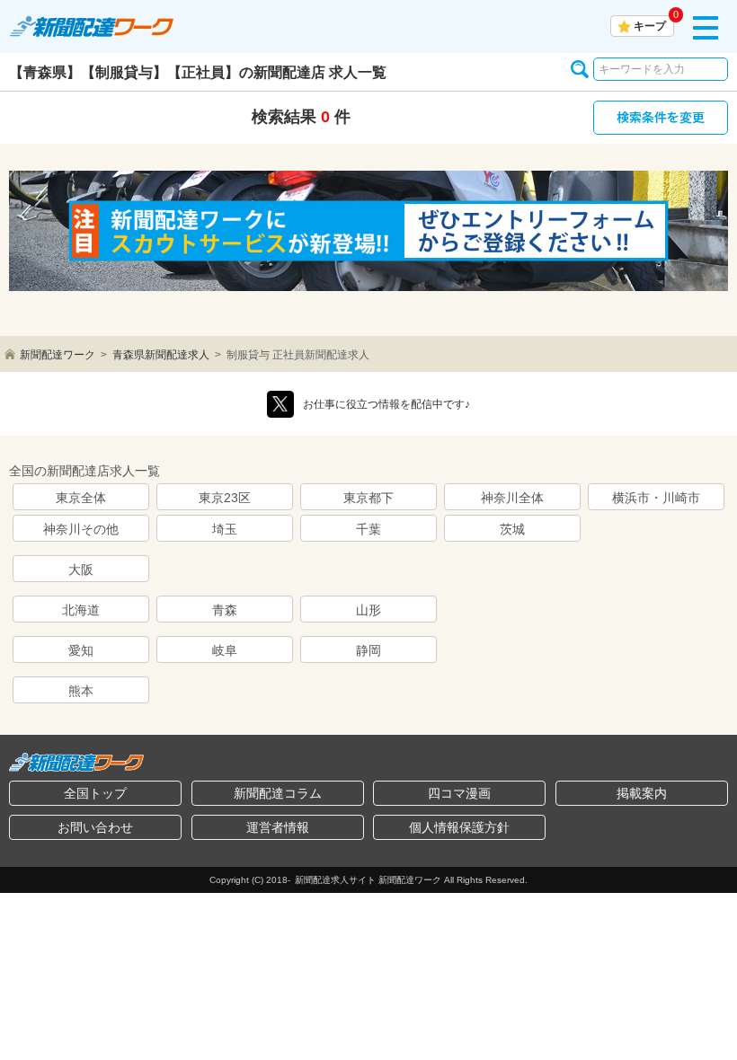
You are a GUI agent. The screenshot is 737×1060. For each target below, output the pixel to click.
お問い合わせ (95, 827)
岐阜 (224, 650)
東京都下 (368, 497)
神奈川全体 (512, 497)
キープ (650, 26)
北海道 (81, 610)
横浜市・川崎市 (656, 497)
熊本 (80, 691)
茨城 (512, 529)
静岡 (368, 650)
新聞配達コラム (278, 793)
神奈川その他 (81, 529)
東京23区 (225, 497)
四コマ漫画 (459, 793)
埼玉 (224, 529)
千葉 (368, 529)
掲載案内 (642, 793)
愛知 (80, 650)
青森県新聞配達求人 (160, 355)
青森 (224, 610)
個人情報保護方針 (459, 827)
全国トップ (95, 793)
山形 (368, 610)
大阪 (80, 569)
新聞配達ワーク (57, 355)
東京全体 (81, 497)
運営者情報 (277, 827)
